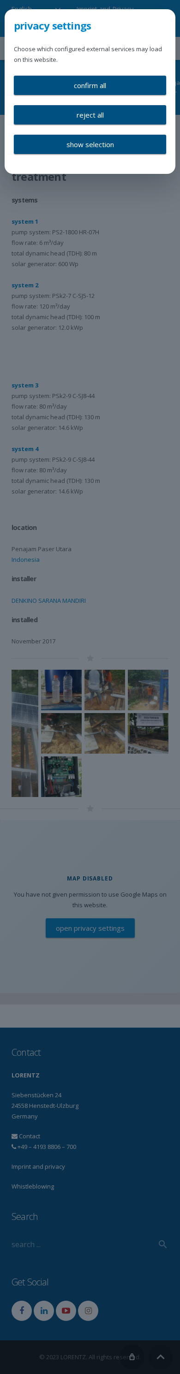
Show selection (90, 144)
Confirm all (90, 85)
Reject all (90, 114)
